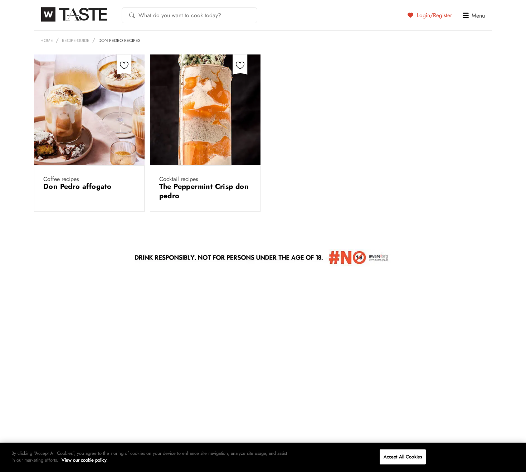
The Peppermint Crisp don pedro (204, 191)
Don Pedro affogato (78, 186)
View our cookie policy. (85, 460)
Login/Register (433, 15)
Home (46, 40)
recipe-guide (75, 40)
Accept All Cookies (403, 456)
